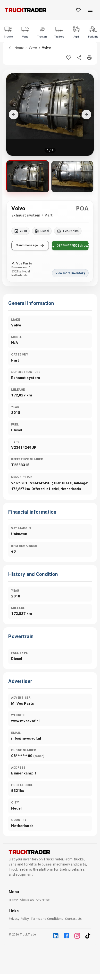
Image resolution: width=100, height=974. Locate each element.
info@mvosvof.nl (26, 738)
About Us (27, 900)
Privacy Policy (19, 918)
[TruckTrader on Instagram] (77, 935)
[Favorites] (78, 10)
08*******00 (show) (73, 245)
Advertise (43, 900)
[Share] (79, 58)
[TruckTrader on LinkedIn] (55, 935)
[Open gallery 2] (72, 176)
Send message (27, 245)
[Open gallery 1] (27, 176)
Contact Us (73, 918)
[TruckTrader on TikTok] (87, 935)
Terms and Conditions (47, 918)
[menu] (90, 10)
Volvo (33, 47)
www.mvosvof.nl (25, 721)
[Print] (89, 58)
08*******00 (27, 756)
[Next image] (86, 114)
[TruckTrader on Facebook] (66, 935)
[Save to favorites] (69, 58)
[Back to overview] (10, 48)
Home (19, 47)
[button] (49, 114)
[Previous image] (13, 114)
